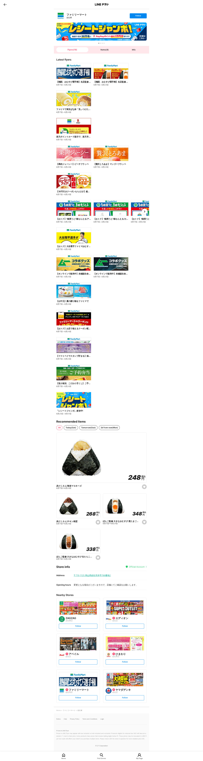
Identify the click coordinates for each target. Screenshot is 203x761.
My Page (139, 758)
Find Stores (101, 758)
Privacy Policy (74, 719)
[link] (60, 15)
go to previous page (5, 4)
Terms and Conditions (89, 719)
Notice (58, 719)
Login (102, 719)
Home (63, 758)
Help (65, 719)
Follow (138, 16)
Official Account (137, 566)
